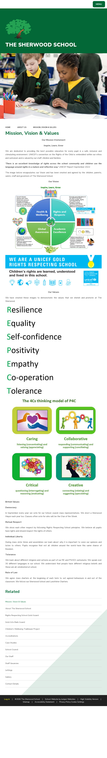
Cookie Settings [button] (77, 702)
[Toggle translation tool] (12, 4)
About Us (21, 127)
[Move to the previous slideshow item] (102, 86)
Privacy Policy (65, 702)
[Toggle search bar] (5, 4)
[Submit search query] (35, 3)
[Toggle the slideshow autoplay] (102, 80)
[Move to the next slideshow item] (102, 91)
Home (7, 127)
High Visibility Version (89, 699)
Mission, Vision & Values (44, 127)
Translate (23, 4)
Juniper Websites (68, 699)
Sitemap (26, 702)
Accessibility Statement (44, 702)
